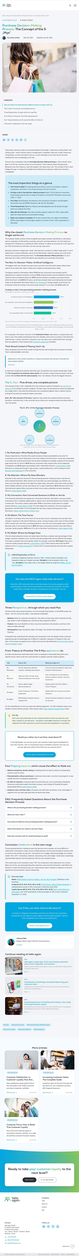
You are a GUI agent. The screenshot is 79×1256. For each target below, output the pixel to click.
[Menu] (75, 5)
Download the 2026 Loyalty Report (39, 596)
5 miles (6, 1025)
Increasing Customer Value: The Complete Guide (56, 1078)
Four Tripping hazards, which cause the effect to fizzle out (23, 120)
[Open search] (70, 5)
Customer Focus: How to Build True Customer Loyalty (21, 1125)
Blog (8, 15)
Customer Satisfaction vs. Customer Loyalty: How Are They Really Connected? (19, 1079)
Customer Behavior (25, 1029)
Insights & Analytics (25, 546)
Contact (44, 1207)
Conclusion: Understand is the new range (18, 123)
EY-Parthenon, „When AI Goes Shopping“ (55, 884)
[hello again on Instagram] (16, 140)
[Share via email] (21, 140)
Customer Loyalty (9, 1029)
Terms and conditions (44, 1254)
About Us (44, 1204)
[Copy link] (25, 140)
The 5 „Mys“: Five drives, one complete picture (19, 108)
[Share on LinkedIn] (4, 140)
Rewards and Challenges (13, 471)
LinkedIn (19, 945)
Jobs (43, 1200)
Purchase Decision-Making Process (39, 1025)
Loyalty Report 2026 (63, 466)
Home (4, 15)
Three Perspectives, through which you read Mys (20, 112)
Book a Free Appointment (39, 926)
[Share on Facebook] (8, 140)
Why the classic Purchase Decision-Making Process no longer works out (28, 105)
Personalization (39, 1029)
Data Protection (55, 1254)
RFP (43, 1210)
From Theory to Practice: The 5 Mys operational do (21, 116)
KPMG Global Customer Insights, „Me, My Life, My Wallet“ (37, 879)
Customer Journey (18, 1025)
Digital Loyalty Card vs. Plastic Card (26, 511)
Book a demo (29, 1180)
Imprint (63, 1254)
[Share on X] (12, 140)
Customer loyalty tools (41, 342)
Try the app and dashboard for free (39, 755)
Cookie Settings (70, 1254)
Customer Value (9, 20)
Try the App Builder (47, 1180)
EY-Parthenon (41, 282)
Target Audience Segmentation (54, 709)
